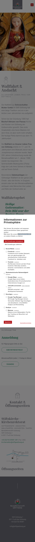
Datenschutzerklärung (24, 234)
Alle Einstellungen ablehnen (13, 244)
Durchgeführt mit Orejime (25, 322)
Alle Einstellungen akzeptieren (14, 241)
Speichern (8, 322)
